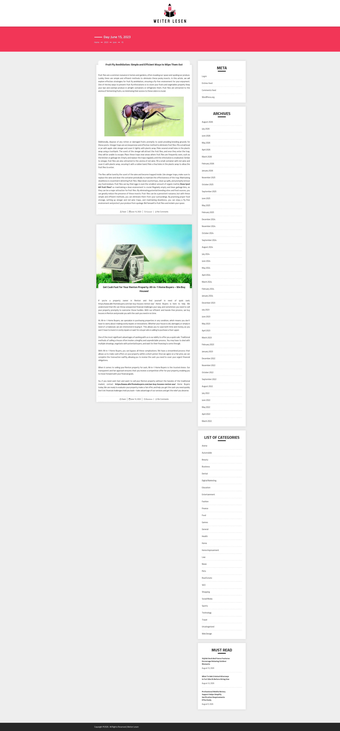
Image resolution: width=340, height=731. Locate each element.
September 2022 (209, 379)
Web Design (207, 633)
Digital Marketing (209, 480)
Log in (204, 76)
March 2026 (207, 156)
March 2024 (207, 281)
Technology (206, 612)
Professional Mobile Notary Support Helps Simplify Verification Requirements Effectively (213, 695)
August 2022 (207, 386)
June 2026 (206, 135)
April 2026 (206, 149)
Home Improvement (210, 550)
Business (149, 399)
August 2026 (207, 121)
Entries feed (207, 83)
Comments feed (209, 90)
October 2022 (207, 372)
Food (204, 515)
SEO (203, 584)
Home (204, 543)
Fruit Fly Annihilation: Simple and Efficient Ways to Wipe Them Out (144, 64)
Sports (205, 605)
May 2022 (206, 407)
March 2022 (207, 421)
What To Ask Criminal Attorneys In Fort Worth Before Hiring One (215, 677)
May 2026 (206, 142)
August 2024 (207, 247)
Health (205, 536)
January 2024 (207, 295)
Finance (205, 508)
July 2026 (205, 128)
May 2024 (206, 267)
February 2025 (208, 212)
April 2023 (206, 330)
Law (203, 557)
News (204, 564)
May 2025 (206, 205)
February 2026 (208, 163)
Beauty (205, 459)
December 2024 (208, 219)
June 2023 (206, 316)
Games (205, 522)
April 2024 (206, 274)
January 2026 (207, 170)
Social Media (207, 598)
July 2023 (205, 309)
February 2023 (208, 344)
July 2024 (205, 254)
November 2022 (208, 365)
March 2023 (207, 337)
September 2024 (209, 240)
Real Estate (207, 577)
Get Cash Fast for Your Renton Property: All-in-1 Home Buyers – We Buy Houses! (144, 289)
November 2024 (208, 226)
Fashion (205, 501)
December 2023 (208, 302)
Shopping (206, 591)
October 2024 (207, 233)
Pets (204, 571)
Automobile (207, 452)
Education (206, 487)
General (149, 212)
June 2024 (206, 261)
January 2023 (207, 351)
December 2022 (208, 358)
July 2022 (205, 393)
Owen (124, 211)
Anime (204, 445)
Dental (205, 473)
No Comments (162, 211)
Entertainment (208, 494)
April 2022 (206, 414)
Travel (204, 619)
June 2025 (206, 198)
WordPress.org (208, 97)
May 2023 (206, 323)
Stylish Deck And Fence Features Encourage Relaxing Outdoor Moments (216, 661)
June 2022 (206, 400)
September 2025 (209, 191)
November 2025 (208, 177)
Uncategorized (208, 626)
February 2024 (208, 288)
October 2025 (207, 184)
